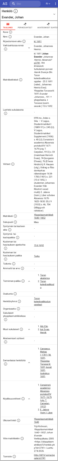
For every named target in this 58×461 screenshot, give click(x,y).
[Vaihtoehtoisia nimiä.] (5, 49)
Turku (37, 256)
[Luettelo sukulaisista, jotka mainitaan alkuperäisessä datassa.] (5, 113)
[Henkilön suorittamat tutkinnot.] (13, 263)
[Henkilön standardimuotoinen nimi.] (10, 36)
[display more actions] (55, 4)
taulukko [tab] (8, 28)
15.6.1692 (39, 245)
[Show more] (29, 47)
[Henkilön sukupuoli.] (15, 222)
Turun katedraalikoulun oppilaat (42, 301)
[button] (29, 14)
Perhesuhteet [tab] (25, 28)
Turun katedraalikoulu (47, 284)
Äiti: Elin (44, 326)
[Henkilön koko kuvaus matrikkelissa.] (20, 79)
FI (47, 3)
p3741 (37, 63)
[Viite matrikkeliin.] (22, 438)
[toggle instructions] (15, 11)
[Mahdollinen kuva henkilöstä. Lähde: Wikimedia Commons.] (10, 32)
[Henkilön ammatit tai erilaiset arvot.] (22, 268)
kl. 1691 (38, 41)
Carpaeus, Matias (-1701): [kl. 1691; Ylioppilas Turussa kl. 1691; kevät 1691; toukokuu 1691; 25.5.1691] (46, 364)
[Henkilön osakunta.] (15, 293)
